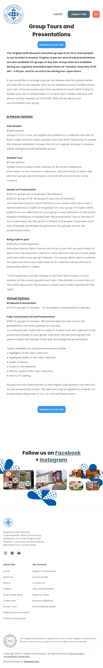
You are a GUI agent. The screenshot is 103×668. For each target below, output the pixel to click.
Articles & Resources (14, 618)
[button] (58, 14)
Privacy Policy (76, 653)
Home (6, 571)
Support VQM (78, 14)
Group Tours (10, 606)
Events (6, 583)
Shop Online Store (13, 595)
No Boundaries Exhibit (44, 606)
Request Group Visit (52, 44)
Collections (9, 601)
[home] (14, 14)
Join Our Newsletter (43, 589)
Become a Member (42, 601)
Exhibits (7, 589)
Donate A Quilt (40, 577)
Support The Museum (44, 571)
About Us (8, 577)
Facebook (68, 452)
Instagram (53, 459)
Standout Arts (31, 661)
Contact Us (38, 583)
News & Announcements (16, 612)
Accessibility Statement (17, 656)
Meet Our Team (40, 595)
